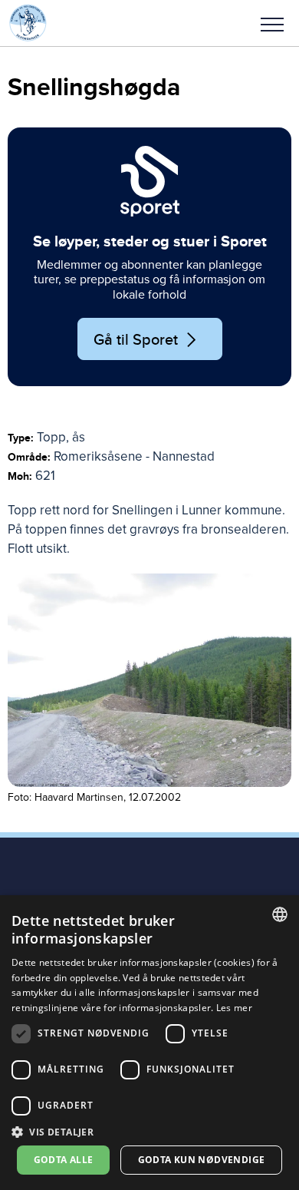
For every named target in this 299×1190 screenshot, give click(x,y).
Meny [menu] (272, 23)
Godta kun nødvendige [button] (201, 1159)
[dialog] (149, 1042)
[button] (272, 23)
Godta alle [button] (64, 1159)
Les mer (234, 1007)
